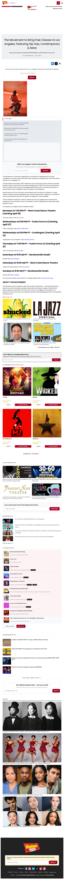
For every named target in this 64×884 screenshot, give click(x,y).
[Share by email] (59, 63)
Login (54, 3)
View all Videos (7, 543)
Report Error (53, 872)
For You (9, 297)
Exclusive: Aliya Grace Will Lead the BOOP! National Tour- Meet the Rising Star (26, 763)
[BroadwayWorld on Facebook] (26, 868)
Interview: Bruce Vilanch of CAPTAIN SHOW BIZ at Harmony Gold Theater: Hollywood (16, 123)
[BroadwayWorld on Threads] (40, 868)
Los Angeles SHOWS (8, 548)
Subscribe (54, 509)
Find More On (30, 454)
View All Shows (10, 626)
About (16, 872)
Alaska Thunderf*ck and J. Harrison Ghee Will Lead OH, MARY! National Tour (26, 731)
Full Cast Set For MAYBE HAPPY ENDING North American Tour (15, 139)
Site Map (46, 872)
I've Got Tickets (23, 404)
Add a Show (21, 626)
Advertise (10, 872)
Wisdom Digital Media (28, 875)
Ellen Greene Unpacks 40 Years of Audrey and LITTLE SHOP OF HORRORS (34, 536)
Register (49, 3)
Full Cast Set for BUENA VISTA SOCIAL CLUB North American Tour (22, 795)
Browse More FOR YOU (30, 678)
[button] (58, 3)
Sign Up (32, 77)
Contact (21, 872)
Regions (40, 872)
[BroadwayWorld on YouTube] (44, 868)
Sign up (56, 691)
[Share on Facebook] (52, 63)
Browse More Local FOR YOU (48, 347)
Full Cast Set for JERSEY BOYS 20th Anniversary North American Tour (16, 129)
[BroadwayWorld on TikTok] (37, 868)
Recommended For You (9, 634)
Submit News (33, 872)
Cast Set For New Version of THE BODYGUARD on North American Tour (16, 134)
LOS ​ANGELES (32, 9)
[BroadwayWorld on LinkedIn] (33, 868)
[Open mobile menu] (62, 3)
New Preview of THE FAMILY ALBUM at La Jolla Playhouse (29, 519)
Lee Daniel (20, 218)
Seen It (8, 404)
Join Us (26, 872)
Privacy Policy (49, 875)
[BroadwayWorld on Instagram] (29, 868)
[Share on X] (56, 63)
